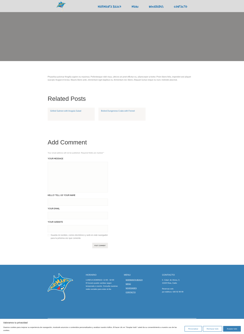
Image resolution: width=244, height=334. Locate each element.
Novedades (131, 288)
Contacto (131, 292)
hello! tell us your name (61, 195)
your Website (55, 222)
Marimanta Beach (134, 280)
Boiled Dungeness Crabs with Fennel (118, 111)
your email (54, 208)
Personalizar (193, 329)
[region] (122, 326)
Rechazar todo (212, 329)
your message (55, 158)
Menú (128, 284)
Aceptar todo (232, 329)
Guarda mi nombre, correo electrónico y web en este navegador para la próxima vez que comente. (79, 236)
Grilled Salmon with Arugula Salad (65, 111)
